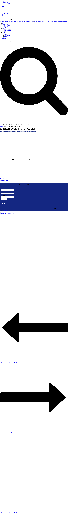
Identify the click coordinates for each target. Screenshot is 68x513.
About (3, 1)
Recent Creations (7, 7)
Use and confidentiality (6, 210)
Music (3, 6)
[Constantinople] (33, 21)
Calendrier (2, 180)
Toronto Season (7, 13)
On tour (5, 10)
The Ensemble (5, 2)
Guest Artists (6, 5)
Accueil (1, 126)
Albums (5, 31)
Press (3, 14)
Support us (4, 15)
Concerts (4, 32)
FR (2, 16)
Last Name (3, 195)
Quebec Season (7, 12)
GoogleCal (6, 180)
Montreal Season (7, 11)
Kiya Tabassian (7, 3)
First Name (3, 191)
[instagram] (2, 203)
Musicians (6, 4)
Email (2, 188)
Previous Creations (7, 8)
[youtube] (4, 203)
